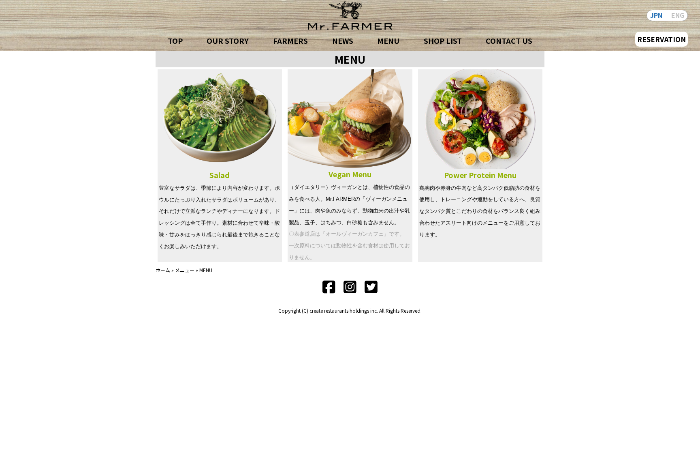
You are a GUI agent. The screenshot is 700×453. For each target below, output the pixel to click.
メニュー (184, 269)
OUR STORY (228, 40)
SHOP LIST (443, 40)
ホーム (163, 269)
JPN (656, 15)
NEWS (342, 40)
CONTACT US (509, 40)
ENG (677, 15)
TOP (175, 40)
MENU (388, 40)
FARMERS (290, 40)
